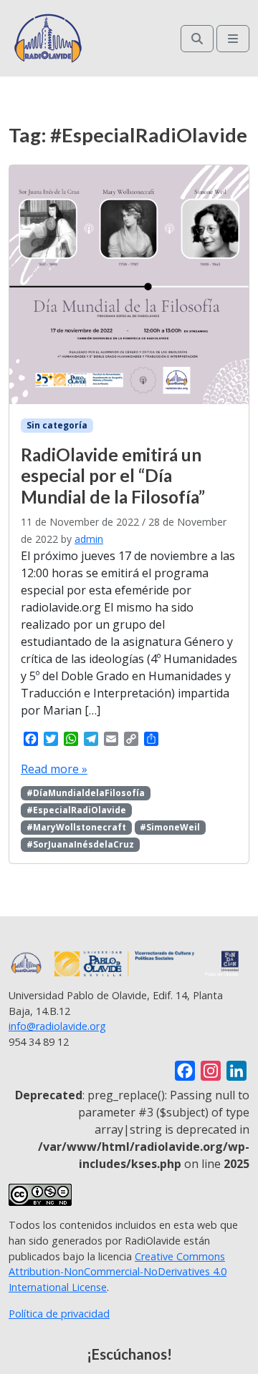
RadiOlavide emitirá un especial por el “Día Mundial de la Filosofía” (113, 475)
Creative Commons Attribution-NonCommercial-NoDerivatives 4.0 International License (117, 1272)
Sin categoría (57, 425)
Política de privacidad (59, 1313)
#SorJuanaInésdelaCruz (80, 844)
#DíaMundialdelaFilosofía (86, 793)
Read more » (54, 769)
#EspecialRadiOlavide (76, 810)
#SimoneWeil (170, 827)
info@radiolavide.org (57, 1026)
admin (89, 539)
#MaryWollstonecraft (76, 827)
